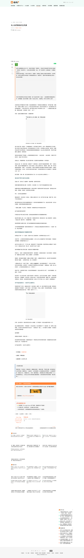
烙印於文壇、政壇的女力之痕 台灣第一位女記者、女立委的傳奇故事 (50, 446)
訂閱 (51, 550)
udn (11, 22)
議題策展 (56, 5)
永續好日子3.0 (20, 5)
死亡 (31, 413)
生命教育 (22, 413)
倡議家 (14, 22)
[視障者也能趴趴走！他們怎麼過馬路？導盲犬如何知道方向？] (18, 453)
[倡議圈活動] (72, 528)
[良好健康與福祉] (16, 64)
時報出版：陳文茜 (18, 27)
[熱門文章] (72, 509)
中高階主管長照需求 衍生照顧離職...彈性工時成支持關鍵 (49, 491)
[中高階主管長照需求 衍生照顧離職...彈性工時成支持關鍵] (49, 485)
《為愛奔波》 (24, 352)
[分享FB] (12, 64)
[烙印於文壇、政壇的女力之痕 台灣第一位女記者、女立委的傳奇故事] (49, 439)
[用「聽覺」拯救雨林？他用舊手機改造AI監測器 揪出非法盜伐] (18, 439)
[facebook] (64, 2)
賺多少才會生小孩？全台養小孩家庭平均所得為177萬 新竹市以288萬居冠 (18, 477)
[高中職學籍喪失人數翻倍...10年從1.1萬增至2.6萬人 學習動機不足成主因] (34, 471)
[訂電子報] (69, 2)
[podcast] (67, 2)
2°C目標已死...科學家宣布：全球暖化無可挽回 (27, 407)
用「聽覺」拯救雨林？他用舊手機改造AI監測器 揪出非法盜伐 (18, 446)
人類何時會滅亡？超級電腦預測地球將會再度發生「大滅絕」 (31, 409)
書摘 (17, 413)
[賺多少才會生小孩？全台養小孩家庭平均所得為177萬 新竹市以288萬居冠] (18, 471)
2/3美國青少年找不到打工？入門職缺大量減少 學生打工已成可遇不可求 (34, 491)
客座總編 (13, 5)
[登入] (70, 2)
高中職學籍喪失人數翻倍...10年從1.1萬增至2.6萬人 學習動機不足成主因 (34, 477)
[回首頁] (15, 2)
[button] (72, 2)
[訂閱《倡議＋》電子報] (35, 391)
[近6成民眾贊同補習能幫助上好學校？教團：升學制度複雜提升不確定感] (49, 471)
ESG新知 (33, 5)
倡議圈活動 (62, 5)
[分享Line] (12, 67)
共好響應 (50, 5)
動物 (27, 413)
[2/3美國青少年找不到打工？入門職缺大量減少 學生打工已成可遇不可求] (34, 485)
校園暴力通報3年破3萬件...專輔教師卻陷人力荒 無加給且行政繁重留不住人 (18, 491)
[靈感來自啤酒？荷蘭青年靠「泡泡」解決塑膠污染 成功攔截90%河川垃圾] (34, 439)
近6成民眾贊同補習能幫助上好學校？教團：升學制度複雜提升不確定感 (49, 477)
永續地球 (44, 5)
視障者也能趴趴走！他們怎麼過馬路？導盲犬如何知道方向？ (18, 460)
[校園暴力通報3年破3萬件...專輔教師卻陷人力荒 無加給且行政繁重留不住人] (18, 485)
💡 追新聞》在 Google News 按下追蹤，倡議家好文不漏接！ (31, 405)
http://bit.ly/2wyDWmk (28, 395)
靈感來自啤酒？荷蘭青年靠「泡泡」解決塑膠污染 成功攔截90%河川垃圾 (33, 446)
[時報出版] (18, 420)
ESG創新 (27, 5)
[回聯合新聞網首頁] (12, 2)
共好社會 (38, 5)
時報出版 (26, 417)
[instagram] (65, 2)
